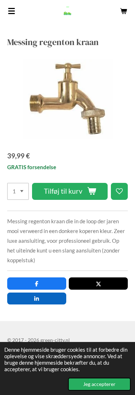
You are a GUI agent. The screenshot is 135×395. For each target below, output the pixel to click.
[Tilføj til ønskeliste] (119, 191)
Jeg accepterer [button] (99, 384)
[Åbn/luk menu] (11, 11)
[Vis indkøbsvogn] (123, 11)
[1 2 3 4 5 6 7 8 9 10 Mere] (18, 191)
